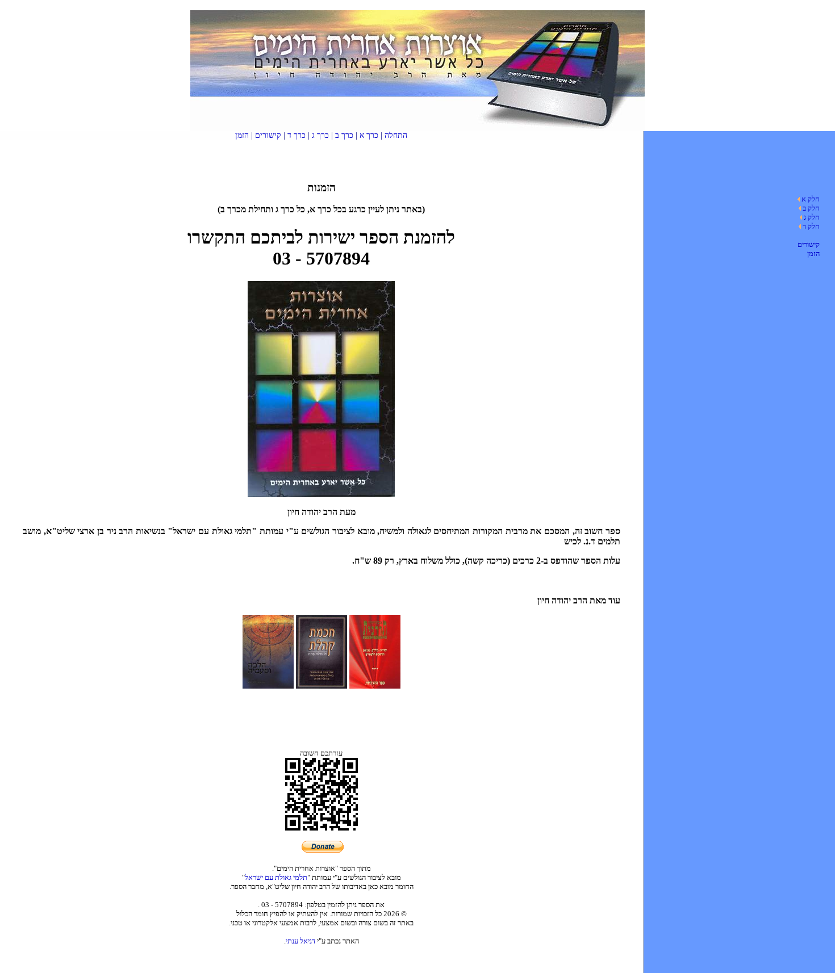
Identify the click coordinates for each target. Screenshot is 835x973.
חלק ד (811, 226)
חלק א (810, 199)
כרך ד (296, 135)
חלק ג (812, 217)
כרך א (369, 135)
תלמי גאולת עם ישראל (276, 877)
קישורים (809, 244)
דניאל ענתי (300, 941)
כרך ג (320, 135)
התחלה (396, 135)
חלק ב (811, 208)
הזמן (813, 253)
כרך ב (344, 135)
